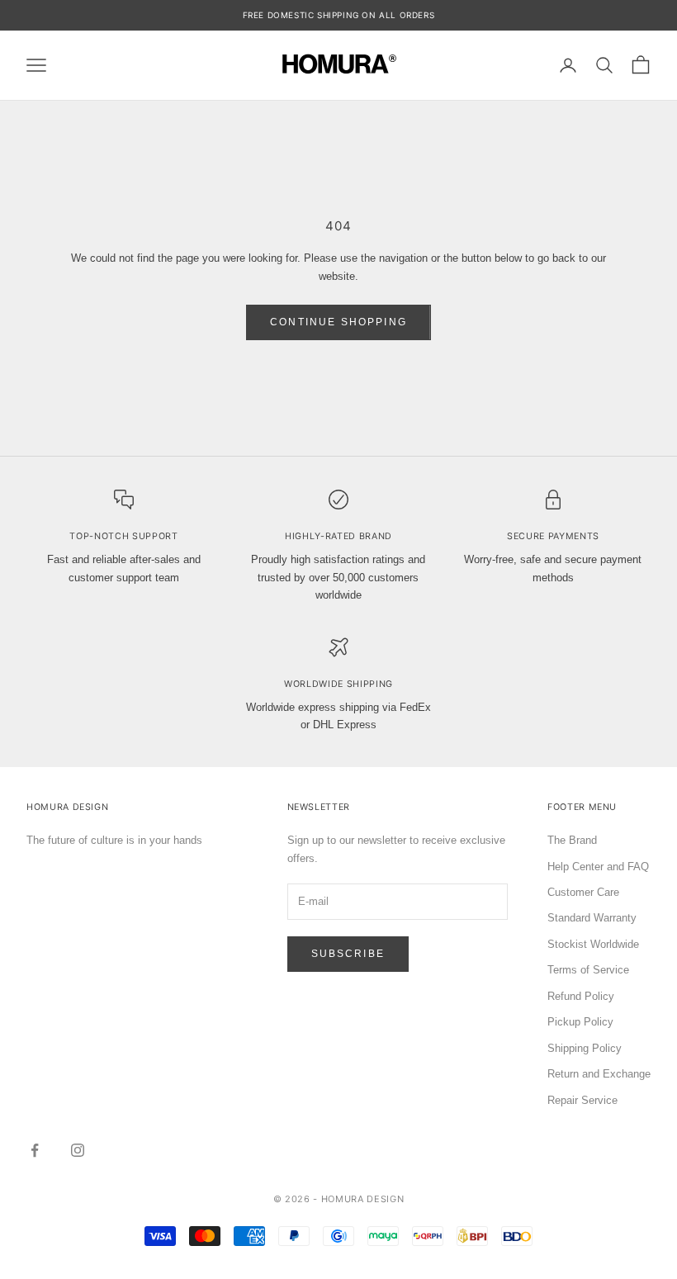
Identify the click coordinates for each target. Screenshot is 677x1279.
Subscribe (348, 953)
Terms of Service (588, 970)
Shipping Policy (584, 1048)
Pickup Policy (580, 1022)
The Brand (572, 840)
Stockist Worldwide (593, 944)
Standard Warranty (592, 918)
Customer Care (583, 892)
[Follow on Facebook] (34, 1150)
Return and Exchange (599, 1074)
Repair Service (582, 1100)
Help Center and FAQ (598, 866)
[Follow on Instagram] (77, 1150)
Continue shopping (338, 322)
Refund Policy (580, 996)
